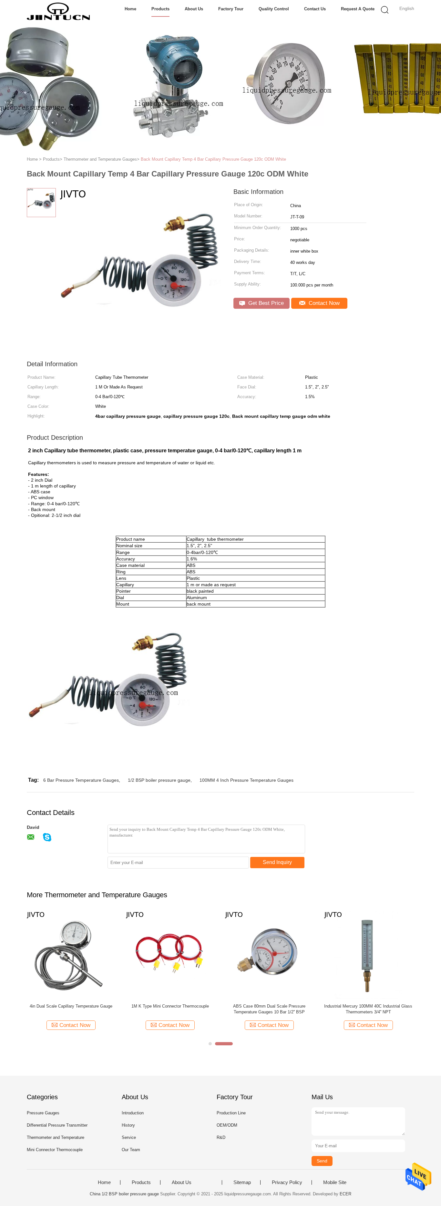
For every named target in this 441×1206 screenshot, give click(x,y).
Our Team (131, 1149)
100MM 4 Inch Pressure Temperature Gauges (246, 780)
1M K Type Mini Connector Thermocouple (170, 1006)
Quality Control (274, 8)
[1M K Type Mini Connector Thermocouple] (170, 954)
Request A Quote (357, 8)
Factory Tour (230, 8)
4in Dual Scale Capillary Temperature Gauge (71, 1006)
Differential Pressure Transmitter (57, 1125)
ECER (345, 1193)
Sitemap (242, 1182)
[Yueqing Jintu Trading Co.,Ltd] (58, 11)
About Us (194, 8)
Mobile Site (334, 1182)
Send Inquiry (277, 862)
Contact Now (323, 303)
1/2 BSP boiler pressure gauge (159, 780)
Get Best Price (265, 303)
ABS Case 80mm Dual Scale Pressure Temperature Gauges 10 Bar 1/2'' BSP (269, 1009)
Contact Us (315, 8)
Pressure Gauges (43, 1113)
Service (129, 1137)
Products (160, 8)
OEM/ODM (227, 1125)
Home (130, 8)
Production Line (231, 1113)
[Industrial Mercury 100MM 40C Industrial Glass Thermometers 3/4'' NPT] (368, 954)
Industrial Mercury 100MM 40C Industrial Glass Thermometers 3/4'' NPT (368, 1009)
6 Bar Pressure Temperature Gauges (81, 780)
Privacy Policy (287, 1182)
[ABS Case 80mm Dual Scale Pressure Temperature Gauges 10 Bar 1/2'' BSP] (269, 954)
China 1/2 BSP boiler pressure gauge (124, 1193)
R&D (221, 1137)
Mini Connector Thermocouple (55, 1149)
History (128, 1125)
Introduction (133, 1113)
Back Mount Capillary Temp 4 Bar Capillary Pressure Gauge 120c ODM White (213, 159)
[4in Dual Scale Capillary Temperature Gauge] (71, 954)
